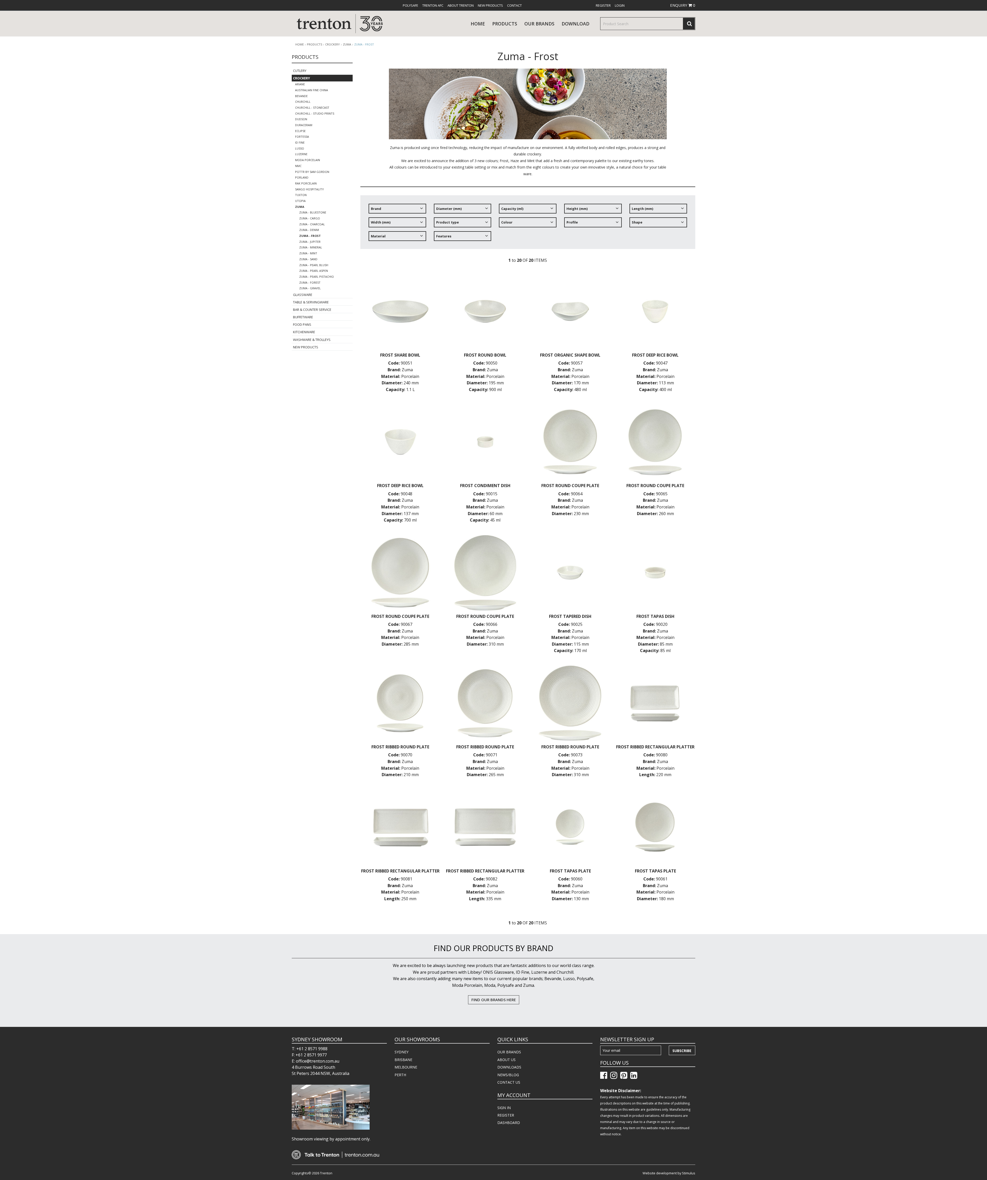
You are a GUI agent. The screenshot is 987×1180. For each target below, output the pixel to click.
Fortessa (302, 136)
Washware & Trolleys (312, 339)
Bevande (301, 96)
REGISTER (505, 1115)
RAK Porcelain (306, 183)
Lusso (299, 148)
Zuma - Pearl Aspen (313, 271)
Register (603, 5)
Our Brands (539, 24)
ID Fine (300, 142)
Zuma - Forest (310, 282)
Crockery (332, 44)
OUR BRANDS (509, 1051)
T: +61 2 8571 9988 (309, 1049)
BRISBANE (403, 1059)
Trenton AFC (432, 5)
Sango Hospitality (309, 189)
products (504, 24)
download (575, 24)
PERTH (400, 1074)
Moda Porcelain (307, 160)
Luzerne (301, 154)
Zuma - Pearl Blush (313, 265)
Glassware (302, 294)
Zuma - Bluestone (312, 212)
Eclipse (300, 131)
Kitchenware (304, 332)
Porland (301, 177)
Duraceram (303, 125)
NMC (298, 166)
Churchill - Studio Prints (314, 113)
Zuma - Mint (308, 253)
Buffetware (303, 317)
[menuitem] (410, 5)
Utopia (300, 201)
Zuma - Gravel (310, 288)
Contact (514, 5)
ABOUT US (506, 1059)
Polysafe (410, 5)
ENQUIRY (682, 5)
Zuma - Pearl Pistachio (316, 276)
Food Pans (302, 324)
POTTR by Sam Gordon (312, 172)
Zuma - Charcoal (312, 224)
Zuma (347, 44)
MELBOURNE (406, 1067)
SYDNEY (401, 1051)
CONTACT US (508, 1082)
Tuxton (301, 195)
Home (478, 24)
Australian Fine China (311, 90)
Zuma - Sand (308, 259)
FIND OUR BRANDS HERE (493, 999)
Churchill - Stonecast (312, 107)
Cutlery (299, 70)
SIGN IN (504, 1107)
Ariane (300, 84)
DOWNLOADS (509, 1067)
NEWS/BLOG (508, 1074)
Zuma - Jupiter (310, 242)
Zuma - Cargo (309, 218)
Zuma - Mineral (310, 247)
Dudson (301, 119)
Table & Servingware (311, 302)
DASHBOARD (508, 1122)
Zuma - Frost (364, 44)
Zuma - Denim (309, 230)
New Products (490, 5)
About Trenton (460, 5)
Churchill (302, 102)
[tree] (528, 224)
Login (620, 5)
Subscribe (681, 1050)
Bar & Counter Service (312, 309)
